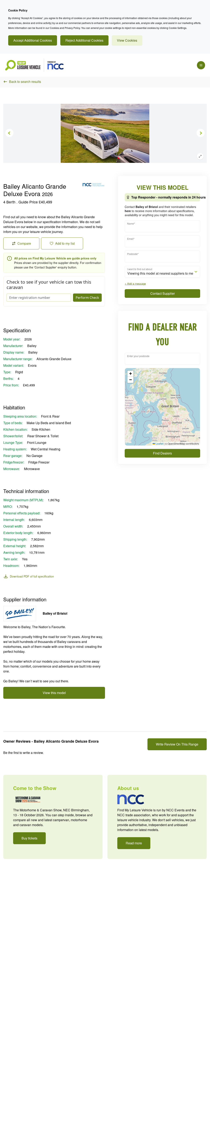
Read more (134, 843)
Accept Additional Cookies (32, 40)
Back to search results (25, 81)
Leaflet (159, 443)
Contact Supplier (162, 293)
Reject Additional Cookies (84, 40)
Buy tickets (29, 838)
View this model (54, 692)
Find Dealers (162, 453)
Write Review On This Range (177, 744)
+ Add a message (135, 283)
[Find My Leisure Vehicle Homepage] (34, 65)
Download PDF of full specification (32, 576)
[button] (130, 374)
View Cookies (127, 40)
